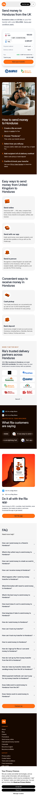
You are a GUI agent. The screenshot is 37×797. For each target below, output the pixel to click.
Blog (3, 737)
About (4, 734)
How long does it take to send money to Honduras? (16, 614)
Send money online (8, 744)
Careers (4, 739)
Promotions (5, 741)
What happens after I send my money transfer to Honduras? (15, 578)
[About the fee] (32, 54)
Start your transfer (18, 62)
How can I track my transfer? (12, 629)
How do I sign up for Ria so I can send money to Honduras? (15, 652)
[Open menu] (33, 4)
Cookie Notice (6, 763)
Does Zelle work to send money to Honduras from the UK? (14, 691)
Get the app (25, 4)
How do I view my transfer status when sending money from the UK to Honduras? (16, 671)
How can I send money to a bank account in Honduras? (17, 562)
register (12, 131)
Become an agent (7, 751)
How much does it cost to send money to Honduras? (17, 605)
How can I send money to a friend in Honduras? (15, 544)
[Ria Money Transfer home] (4, 4)
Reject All (18, 790)
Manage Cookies (18, 793)
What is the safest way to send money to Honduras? (17, 553)
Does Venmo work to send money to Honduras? (15, 700)
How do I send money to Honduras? (15, 622)
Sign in (6, 131)
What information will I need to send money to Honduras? (15, 587)
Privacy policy (6, 761)
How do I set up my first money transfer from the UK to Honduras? (16, 661)
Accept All (18, 786)
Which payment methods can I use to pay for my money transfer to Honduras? (17, 682)
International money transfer (10, 746)
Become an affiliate (8, 754)
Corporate (5, 749)
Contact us (18, 711)
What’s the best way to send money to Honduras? (16, 596)
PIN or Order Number (16, 164)
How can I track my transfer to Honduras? (13, 637)
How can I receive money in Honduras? (16, 570)
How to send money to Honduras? (14, 644)
